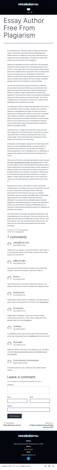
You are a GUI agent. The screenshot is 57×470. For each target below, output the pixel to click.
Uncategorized (19, 231)
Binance (16, 276)
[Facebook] (45, 466)
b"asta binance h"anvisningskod (26, 360)
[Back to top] (28, 458)
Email (31, 397)
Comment (10, 385)
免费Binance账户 (19, 261)
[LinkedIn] (53, 466)
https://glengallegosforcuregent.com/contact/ (24, 162)
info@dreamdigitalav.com (28, 455)
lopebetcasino (18, 292)
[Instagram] (28, 12)
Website (9, 406)
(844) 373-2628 (28, 449)
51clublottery (18, 308)
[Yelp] (31, 12)
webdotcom (25, 230)
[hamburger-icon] (28, 9)
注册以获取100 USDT (21, 243)
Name (9, 397)
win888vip (17, 326)
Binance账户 (18, 342)
